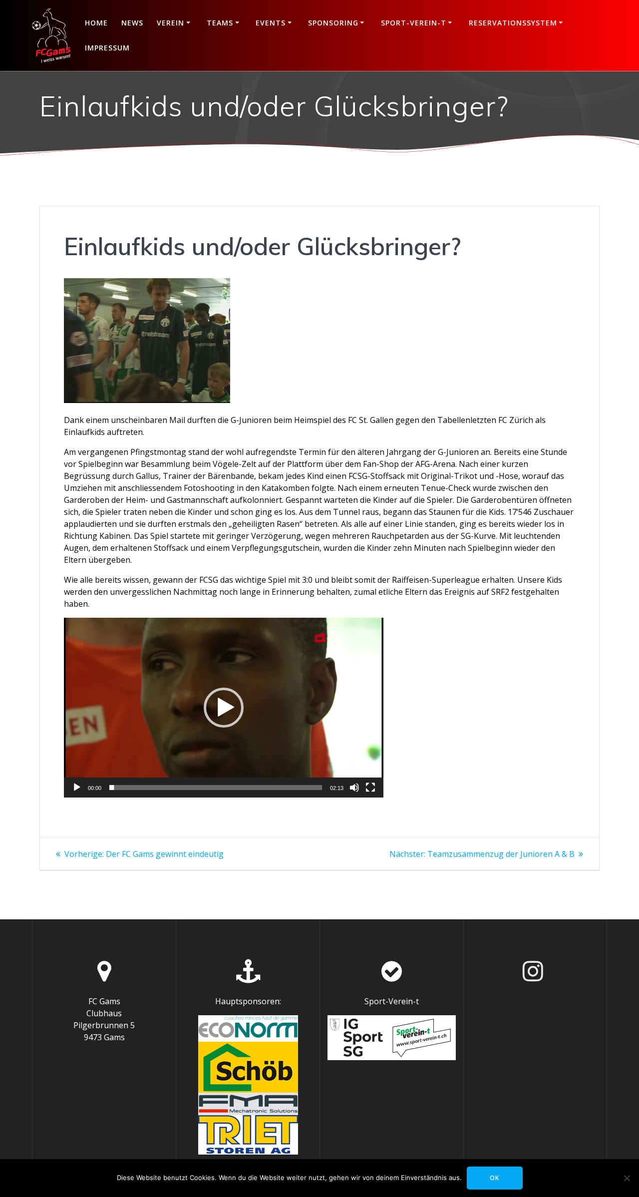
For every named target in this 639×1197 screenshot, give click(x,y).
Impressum (107, 47)
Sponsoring (333, 22)
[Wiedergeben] (77, 788)
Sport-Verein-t (413, 22)
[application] (223, 707)
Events (271, 22)
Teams (220, 22)
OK (494, 1178)
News (132, 22)
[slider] (215, 787)
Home (96, 22)
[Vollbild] (370, 788)
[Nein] (627, 1178)
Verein (170, 22)
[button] (224, 708)
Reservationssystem (513, 22)
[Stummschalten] (354, 788)
